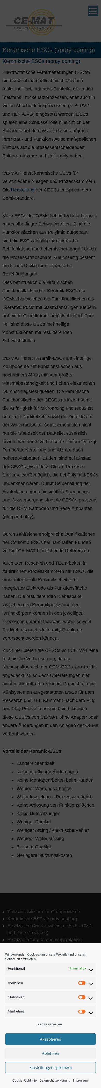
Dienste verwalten (49, 1024)
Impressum (81, 1080)
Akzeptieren (50, 1039)
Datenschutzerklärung (54, 1080)
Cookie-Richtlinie (24, 1080)
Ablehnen (50, 1053)
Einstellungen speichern (51, 1067)
